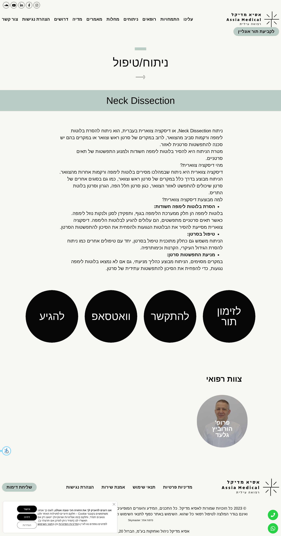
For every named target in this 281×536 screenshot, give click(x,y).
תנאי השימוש (45, 523)
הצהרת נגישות (36, 19)
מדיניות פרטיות (177, 487)
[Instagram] (36, 5)
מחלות (112, 19)
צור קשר (10, 19)
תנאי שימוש (144, 487)
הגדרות (27, 525)
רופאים (149, 19)
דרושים (61, 19)
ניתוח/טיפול (140, 62)
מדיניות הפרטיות (68, 523)
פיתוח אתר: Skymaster (140, 520)
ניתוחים (130, 19)
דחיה (27, 517)
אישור (27, 509)
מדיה (77, 19)
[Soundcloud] (6, 5)
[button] (5, 451)
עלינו (188, 19)
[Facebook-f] (29, 5)
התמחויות (169, 19)
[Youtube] (14, 5)
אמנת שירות (113, 487)
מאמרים (94, 19)
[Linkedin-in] (21, 5)
